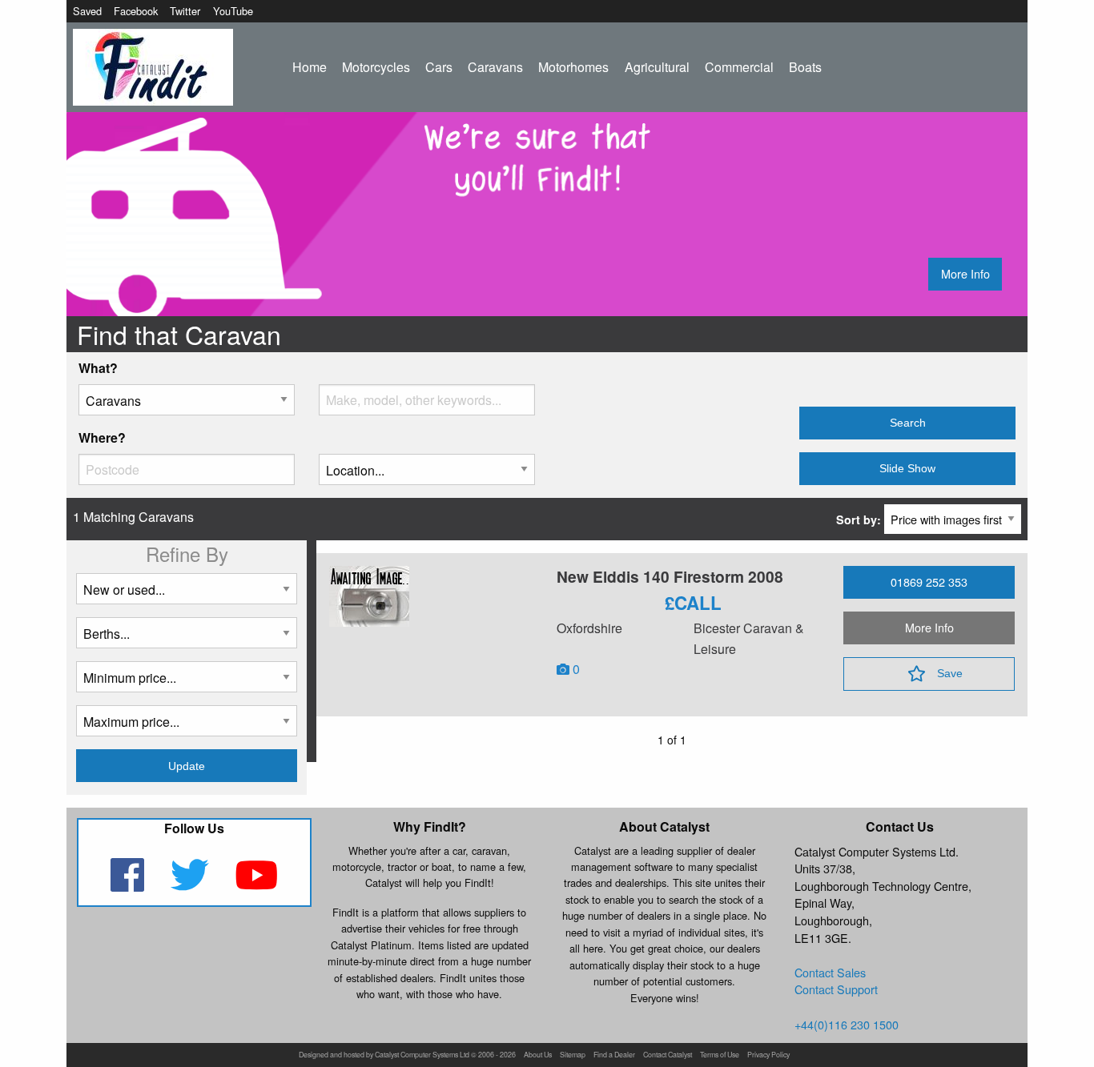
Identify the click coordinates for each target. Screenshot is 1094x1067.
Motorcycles (376, 67)
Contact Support (836, 989)
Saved (87, 10)
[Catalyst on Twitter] (191, 885)
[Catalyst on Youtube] (256, 885)
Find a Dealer (614, 1055)
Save (950, 673)
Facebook (136, 10)
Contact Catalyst (667, 1055)
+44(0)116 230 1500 (846, 1024)
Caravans (495, 67)
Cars (438, 67)
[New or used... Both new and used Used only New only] (186, 595)
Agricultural (657, 67)
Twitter (185, 10)
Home (309, 67)
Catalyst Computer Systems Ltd (422, 1055)
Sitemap (572, 1055)
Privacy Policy (768, 1055)
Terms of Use (719, 1055)
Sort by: (860, 519)
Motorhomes (573, 67)
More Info (965, 273)
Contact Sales (830, 972)
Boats (805, 67)
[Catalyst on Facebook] (129, 885)
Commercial (739, 67)
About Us (538, 1055)
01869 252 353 (929, 581)
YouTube (233, 10)
